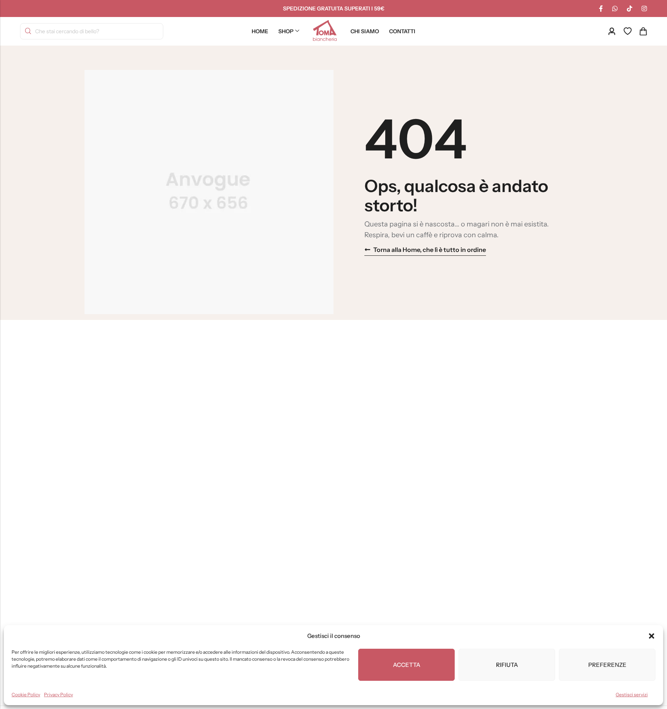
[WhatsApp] (615, 8)
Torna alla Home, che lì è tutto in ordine (429, 249)
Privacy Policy (58, 694)
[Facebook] (601, 8)
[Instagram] (644, 8)
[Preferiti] (627, 31)
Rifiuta (507, 664)
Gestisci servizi (632, 694)
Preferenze (607, 664)
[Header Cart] (643, 31)
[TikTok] (629, 8)
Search (28, 31)
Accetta (406, 664)
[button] (651, 636)
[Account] (612, 31)
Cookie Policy (26, 694)
